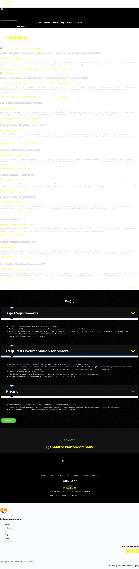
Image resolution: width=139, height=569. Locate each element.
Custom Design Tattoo (23, 83)
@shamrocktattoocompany (69, 447)
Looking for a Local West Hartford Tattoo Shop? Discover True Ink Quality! (44, 78)
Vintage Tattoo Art (17, 130)
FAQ (62, 23)
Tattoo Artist (38, 83)
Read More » (38, 69)
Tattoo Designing (50, 83)
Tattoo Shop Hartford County (17, 174)
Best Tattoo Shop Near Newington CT (22, 102)
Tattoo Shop (4, 58)
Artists (47, 23)
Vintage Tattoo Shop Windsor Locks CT (23, 125)
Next (133, 288)
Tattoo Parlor (5, 225)
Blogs (69, 23)
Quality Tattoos (13, 269)
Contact (78, 23)
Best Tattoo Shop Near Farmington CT (22, 264)
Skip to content (6, 1)
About (55, 23)
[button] (69, 313)
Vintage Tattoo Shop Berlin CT (18, 197)
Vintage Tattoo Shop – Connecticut (21, 150)
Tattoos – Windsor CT (12, 219)
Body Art (3, 269)
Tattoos (24, 180)
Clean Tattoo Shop (7, 83)
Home (39, 23)
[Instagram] (133, 551)
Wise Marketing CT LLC (79, 495)
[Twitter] (129, 551)
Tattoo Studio (15, 180)
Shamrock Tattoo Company (10, 5)
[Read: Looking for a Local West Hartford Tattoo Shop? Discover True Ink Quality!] (11, 73)
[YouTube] (137, 551)
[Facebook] (126, 551)
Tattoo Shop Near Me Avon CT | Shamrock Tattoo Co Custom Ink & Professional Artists (51, 53)
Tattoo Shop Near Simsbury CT (18, 241)
